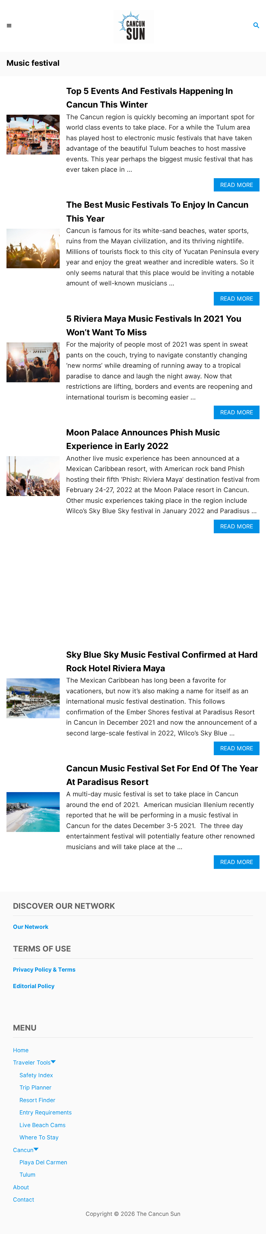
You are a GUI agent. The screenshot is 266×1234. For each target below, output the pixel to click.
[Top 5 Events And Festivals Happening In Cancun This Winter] (33, 138)
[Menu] (9, 26)
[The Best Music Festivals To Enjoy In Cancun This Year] (33, 252)
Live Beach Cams (42, 1125)
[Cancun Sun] (133, 26)
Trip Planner (35, 1087)
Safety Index (36, 1075)
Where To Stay (39, 1137)
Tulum (27, 1174)
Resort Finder (37, 1100)
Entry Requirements (45, 1112)
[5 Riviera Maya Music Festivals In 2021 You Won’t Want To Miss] (33, 365)
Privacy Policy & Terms (44, 969)
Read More (239, 186)
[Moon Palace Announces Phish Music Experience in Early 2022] (33, 479)
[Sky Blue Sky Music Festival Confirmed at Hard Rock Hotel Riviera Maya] (33, 701)
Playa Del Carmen (43, 1162)
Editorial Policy (33, 986)
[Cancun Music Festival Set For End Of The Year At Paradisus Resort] (33, 815)
